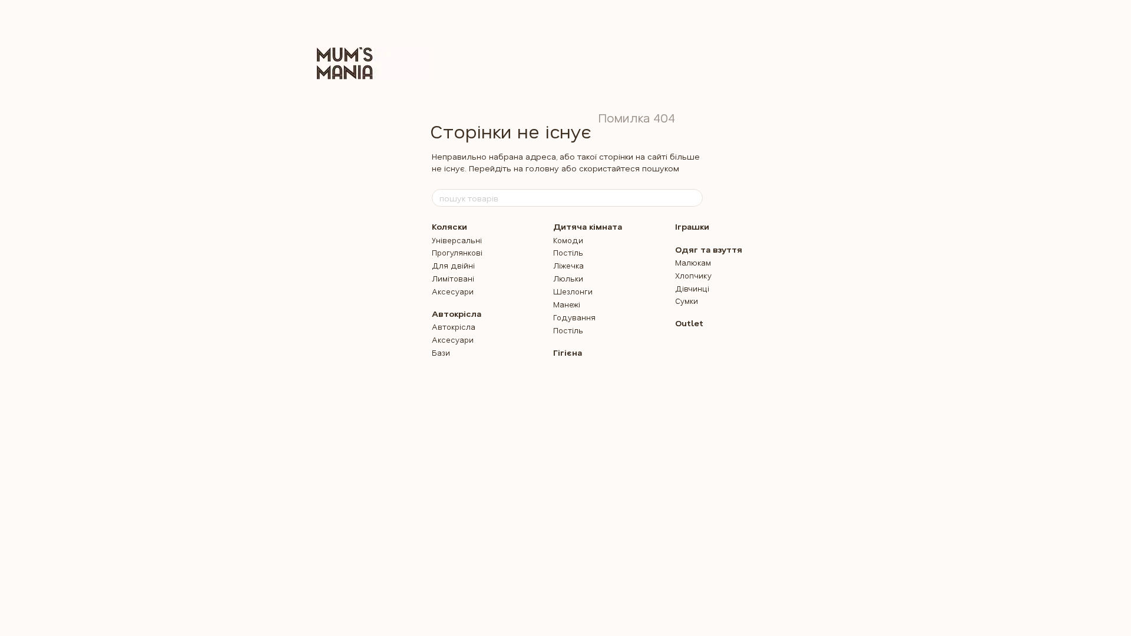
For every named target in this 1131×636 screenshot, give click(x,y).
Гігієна (567, 352)
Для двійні (453, 265)
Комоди (568, 240)
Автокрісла (456, 313)
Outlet (689, 323)
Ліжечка (568, 265)
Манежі (566, 304)
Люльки (568, 278)
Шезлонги (573, 291)
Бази (441, 352)
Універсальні (457, 240)
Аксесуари (453, 291)
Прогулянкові (457, 252)
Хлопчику (693, 275)
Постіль (568, 252)
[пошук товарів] (693, 198)
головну (542, 168)
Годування (574, 317)
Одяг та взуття (708, 249)
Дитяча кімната (587, 226)
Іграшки (692, 226)
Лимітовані (453, 278)
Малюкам (693, 262)
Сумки (686, 301)
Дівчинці (692, 288)
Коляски (449, 226)
